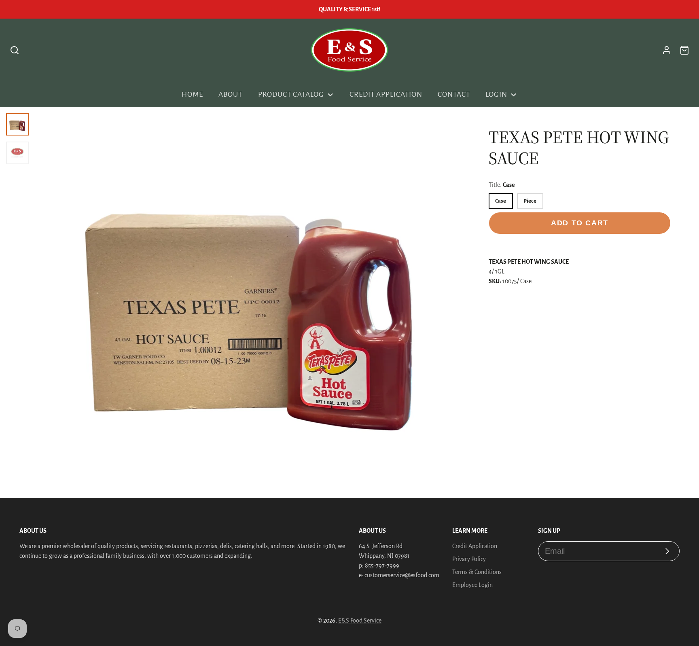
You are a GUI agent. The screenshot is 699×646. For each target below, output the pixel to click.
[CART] (684, 50)
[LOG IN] (666, 50)
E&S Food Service (359, 620)
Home (192, 94)
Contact (454, 94)
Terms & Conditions (477, 572)
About (230, 94)
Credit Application (386, 94)
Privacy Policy (469, 559)
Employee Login (472, 585)
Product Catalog (291, 94)
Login (496, 94)
